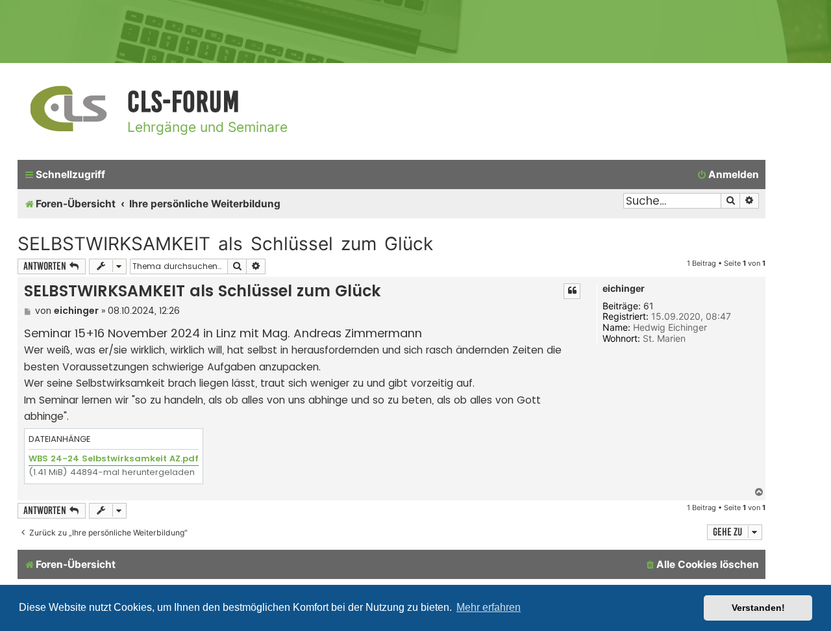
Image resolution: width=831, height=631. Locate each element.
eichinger (623, 288)
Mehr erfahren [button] (488, 607)
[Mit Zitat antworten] (572, 291)
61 (648, 306)
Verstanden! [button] (758, 607)
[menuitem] (728, 175)
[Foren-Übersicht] (69, 109)
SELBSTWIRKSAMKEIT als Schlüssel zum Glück (225, 244)
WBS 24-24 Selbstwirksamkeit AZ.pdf (114, 458)
